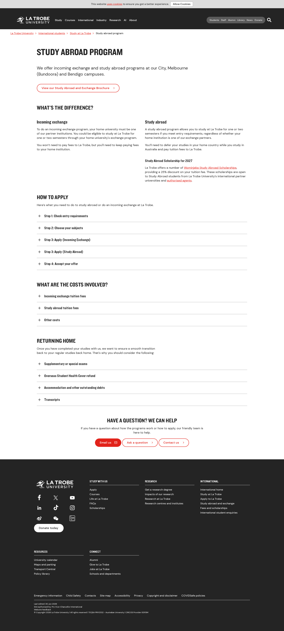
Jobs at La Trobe (99, 569)
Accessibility (122, 595)
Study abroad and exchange (217, 503)
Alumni (231, 20)
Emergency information (48, 595)
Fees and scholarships (213, 508)
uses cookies (114, 4)
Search (269, 20)
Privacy (138, 595)
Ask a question (137, 443)
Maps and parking (45, 564)
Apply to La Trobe (211, 499)
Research (115, 20)
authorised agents (179, 181)
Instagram (72, 508)
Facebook (39, 497)
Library (241, 20)
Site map (105, 595)
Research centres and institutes (164, 503)
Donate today (48, 528)
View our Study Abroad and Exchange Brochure (75, 88)
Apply (93, 489)
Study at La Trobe (80, 33)
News (250, 20)
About (133, 20)
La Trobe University (22, 33)
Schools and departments (105, 573)
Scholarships (97, 508)
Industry (101, 20)
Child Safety (73, 595)
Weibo (39, 518)
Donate (258, 20)
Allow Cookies (181, 4)
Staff (223, 20)
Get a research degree (158, 489)
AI (125, 20)
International (86, 20)
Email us (105, 443)
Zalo (72, 518)
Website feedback (42, 609)
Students (214, 20)
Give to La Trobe (99, 564)
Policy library (42, 573)
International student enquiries (218, 512)
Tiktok (56, 508)
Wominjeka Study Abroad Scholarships (210, 168)
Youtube (72, 497)
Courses (70, 20)
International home (211, 489)
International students (51, 33)
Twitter (56, 497)
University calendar (46, 560)
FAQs (93, 503)
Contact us (171, 443)
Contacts (90, 595)
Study (58, 20)
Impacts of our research (159, 494)
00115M (145, 612)
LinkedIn (39, 508)
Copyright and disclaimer (162, 595)
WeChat (56, 518)
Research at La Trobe (157, 499)
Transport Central (44, 569)
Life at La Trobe (99, 499)
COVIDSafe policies (193, 595)
